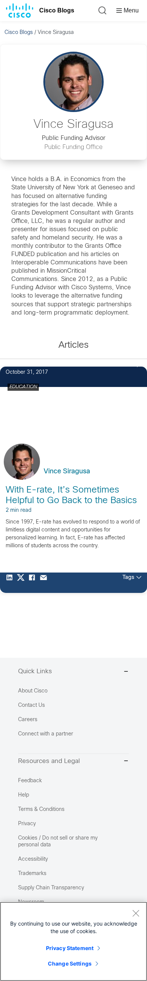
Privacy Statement (69, 948)
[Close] (135, 913)
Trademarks (32, 873)
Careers (27, 719)
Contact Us (31, 705)
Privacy (27, 823)
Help (23, 795)
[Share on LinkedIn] (11, 583)
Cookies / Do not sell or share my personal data (58, 841)
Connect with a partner (45, 734)
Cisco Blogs (56, 10)
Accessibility (33, 859)
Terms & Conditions (41, 809)
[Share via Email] (45, 583)
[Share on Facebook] (34, 583)
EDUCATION (23, 387)
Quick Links (35, 672)
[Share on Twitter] (22, 583)
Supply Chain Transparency (51, 888)
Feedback (30, 780)
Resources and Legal (49, 761)
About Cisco (32, 691)
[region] (73, 941)
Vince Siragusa (67, 471)
